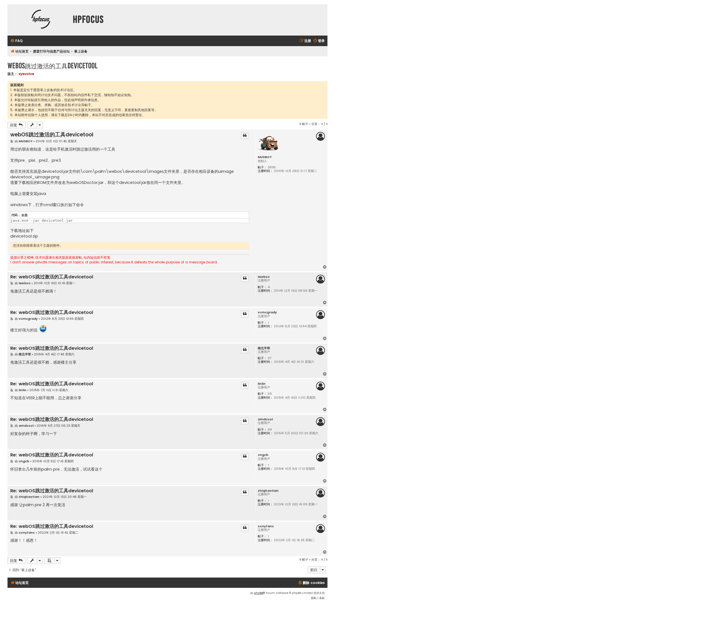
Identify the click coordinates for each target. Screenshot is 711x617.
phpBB (258, 593)
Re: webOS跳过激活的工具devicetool (51, 277)
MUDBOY (265, 157)
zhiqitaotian (268, 491)
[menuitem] (16, 41)
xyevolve (26, 73)
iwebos (264, 277)
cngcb (263, 455)
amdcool (265, 419)
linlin (262, 384)
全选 (24, 215)
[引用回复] (244, 135)
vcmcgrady (267, 312)
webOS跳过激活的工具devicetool (52, 65)
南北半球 (264, 348)
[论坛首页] (41, 20)
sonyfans (266, 526)
